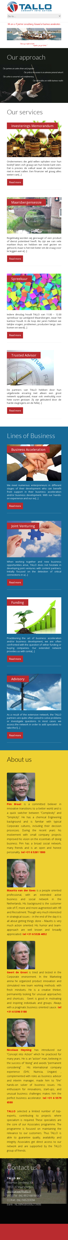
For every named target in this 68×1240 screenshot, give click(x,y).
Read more (15, 182)
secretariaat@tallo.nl (19, 1191)
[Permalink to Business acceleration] (34, 480)
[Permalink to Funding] (34, 632)
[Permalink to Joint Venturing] (34, 556)
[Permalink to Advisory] (34, 709)
